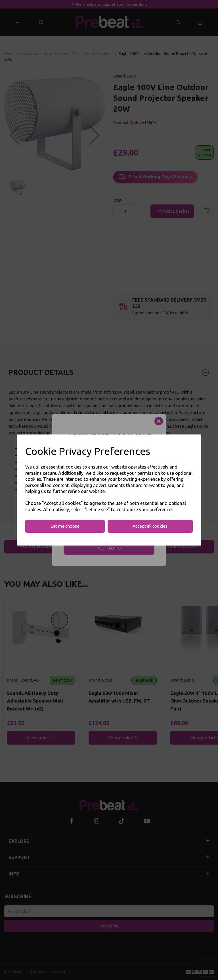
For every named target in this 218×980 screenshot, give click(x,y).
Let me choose (65, 526)
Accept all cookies (150, 526)
